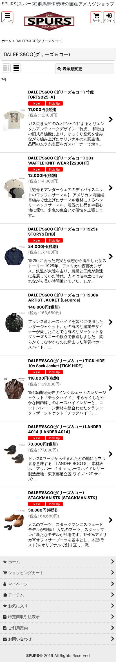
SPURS (32, 655)
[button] (7, 17)
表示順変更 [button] (72, 68)
